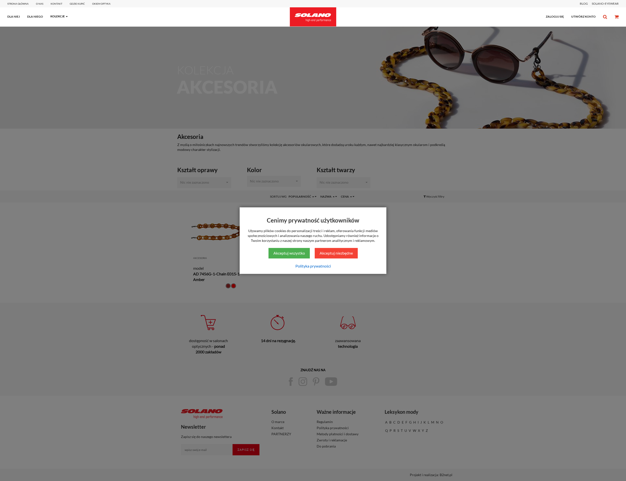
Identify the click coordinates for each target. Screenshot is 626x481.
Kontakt (56, 3)
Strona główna (18, 3)
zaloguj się (555, 16)
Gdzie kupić (77, 3)
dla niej (13, 16)
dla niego (35, 16)
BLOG (584, 3)
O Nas (39, 3)
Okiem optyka (101, 3)
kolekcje (57, 16)
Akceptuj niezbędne (336, 253)
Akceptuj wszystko (289, 253)
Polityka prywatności (313, 266)
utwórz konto (583, 16)
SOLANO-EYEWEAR (605, 3)
